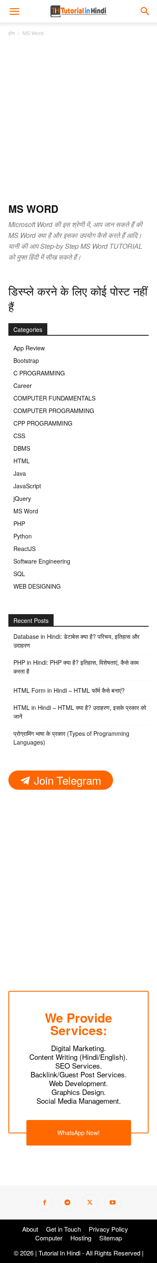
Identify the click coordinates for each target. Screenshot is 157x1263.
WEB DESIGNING (37, 586)
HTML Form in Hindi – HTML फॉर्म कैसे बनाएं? (69, 690)
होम (11, 32)
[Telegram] (67, 1202)
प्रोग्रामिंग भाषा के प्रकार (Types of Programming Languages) (71, 737)
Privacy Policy (108, 1229)
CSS (19, 435)
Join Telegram (66, 780)
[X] (90, 1202)
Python (22, 536)
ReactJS (24, 548)
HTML (21, 461)
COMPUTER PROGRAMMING (53, 410)
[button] (145, 11)
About (30, 1229)
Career (22, 385)
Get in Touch (63, 1229)
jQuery (22, 498)
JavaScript (27, 486)
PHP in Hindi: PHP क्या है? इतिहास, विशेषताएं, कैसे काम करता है (76, 666)
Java (19, 473)
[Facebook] (44, 1202)
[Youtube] (112, 1202)
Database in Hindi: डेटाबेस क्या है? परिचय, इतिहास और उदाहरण (76, 640)
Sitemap (110, 1238)
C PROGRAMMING (39, 373)
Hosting (80, 1238)
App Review (29, 348)
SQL (19, 573)
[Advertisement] (78, 120)
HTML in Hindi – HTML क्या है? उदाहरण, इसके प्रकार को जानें (79, 711)
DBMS (21, 448)
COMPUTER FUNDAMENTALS (54, 398)
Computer (48, 1238)
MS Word (25, 511)
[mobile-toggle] (14, 11)
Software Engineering (41, 561)
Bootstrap (26, 360)
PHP (19, 523)
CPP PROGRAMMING (42, 423)
